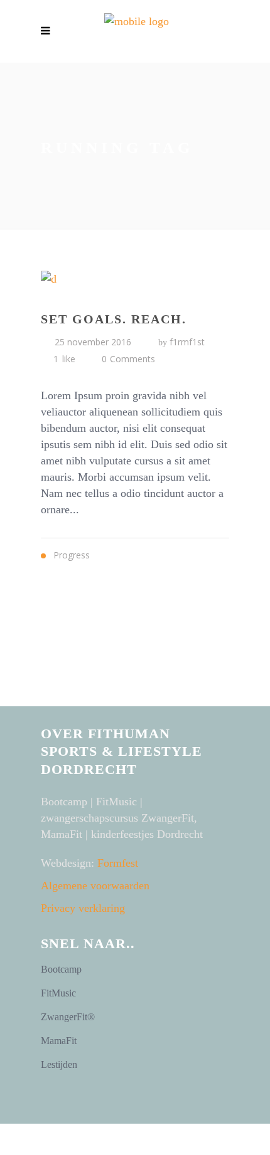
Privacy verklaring (83, 908)
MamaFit (59, 1040)
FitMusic (58, 993)
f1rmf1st (187, 342)
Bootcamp (61, 969)
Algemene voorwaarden (95, 885)
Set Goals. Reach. (113, 319)
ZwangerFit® (68, 1016)
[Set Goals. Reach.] (135, 278)
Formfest (117, 863)
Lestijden (59, 1064)
